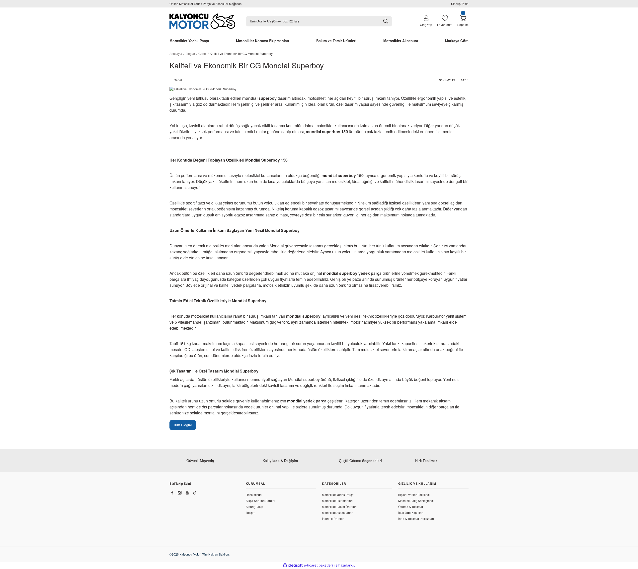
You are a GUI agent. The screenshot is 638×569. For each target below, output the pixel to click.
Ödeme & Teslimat (410, 506)
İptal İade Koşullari (410, 512)
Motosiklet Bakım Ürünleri (339, 506)
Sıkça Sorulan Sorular (260, 500)
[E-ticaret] (318, 565)
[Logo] (202, 21)
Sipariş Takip (460, 3)
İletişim (250, 512)
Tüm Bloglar (182, 424)
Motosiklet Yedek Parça (338, 494)
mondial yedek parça (306, 401)
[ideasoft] (293, 565)
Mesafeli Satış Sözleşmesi (416, 500)
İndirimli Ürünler (333, 518)
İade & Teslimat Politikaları (416, 518)
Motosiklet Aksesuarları (337, 512)
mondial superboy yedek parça (352, 273)
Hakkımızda (254, 494)
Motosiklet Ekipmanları (337, 500)
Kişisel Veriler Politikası (414, 494)
